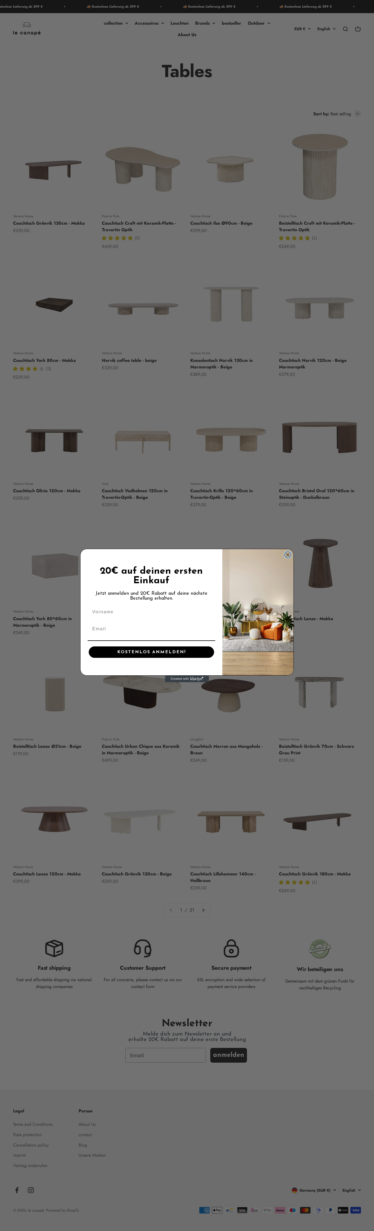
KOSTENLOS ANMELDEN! (151, 652)
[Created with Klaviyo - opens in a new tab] (187, 679)
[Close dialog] (287, 555)
